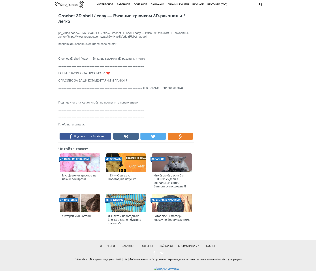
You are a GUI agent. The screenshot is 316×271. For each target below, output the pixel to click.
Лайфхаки (157, 4)
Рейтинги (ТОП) (217, 4)
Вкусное (198, 4)
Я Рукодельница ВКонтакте (162, 253)
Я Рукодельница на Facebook (154, 253)
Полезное (140, 4)
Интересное (105, 4)
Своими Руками (178, 4)
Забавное (123, 4)
